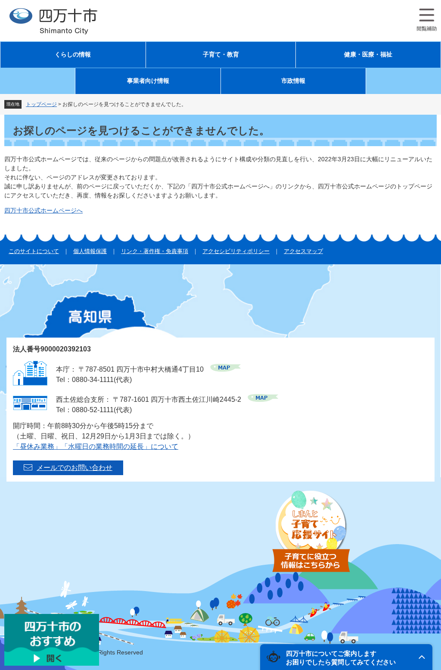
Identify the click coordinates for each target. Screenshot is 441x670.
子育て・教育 (221, 54)
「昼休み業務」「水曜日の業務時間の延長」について (95, 446)
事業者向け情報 (148, 81)
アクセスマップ (303, 251)
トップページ (41, 104)
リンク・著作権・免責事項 (154, 251)
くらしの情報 (73, 54)
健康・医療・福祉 (368, 54)
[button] (346, 657)
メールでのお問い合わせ (74, 467)
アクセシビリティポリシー (236, 251)
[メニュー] (427, 20)
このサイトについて (34, 251)
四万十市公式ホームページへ (43, 210)
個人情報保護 (90, 251)
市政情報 (293, 81)
